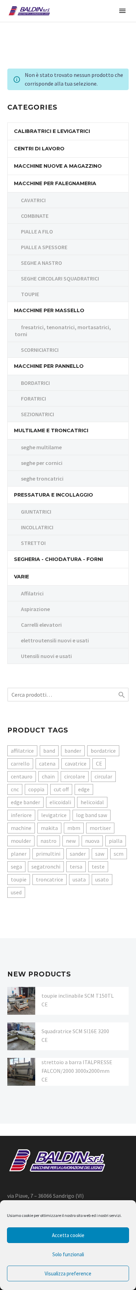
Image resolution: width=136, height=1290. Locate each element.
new (71, 840)
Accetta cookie (68, 1235)
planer (19, 853)
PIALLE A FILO (37, 231)
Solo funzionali (68, 1254)
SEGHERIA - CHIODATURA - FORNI (58, 559)
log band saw (91, 815)
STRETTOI (33, 542)
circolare (74, 776)
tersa (76, 866)
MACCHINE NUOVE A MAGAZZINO (58, 166)
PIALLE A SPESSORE (44, 247)
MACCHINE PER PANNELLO (49, 366)
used (16, 892)
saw (99, 853)
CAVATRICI (33, 200)
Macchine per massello (49, 310)
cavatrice (75, 763)
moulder (21, 840)
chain (48, 776)
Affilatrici (32, 593)
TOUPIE (30, 294)
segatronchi (45, 866)
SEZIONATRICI (37, 414)
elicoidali (60, 802)
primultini (48, 853)
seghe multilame (41, 447)
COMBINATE (34, 215)
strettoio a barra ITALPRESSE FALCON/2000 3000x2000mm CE (76, 1071)
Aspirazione (35, 609)
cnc (15, 789)
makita (49, 827)
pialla (115, 840)
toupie (19, 879)
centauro (21, 776)
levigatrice (54, 815)
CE (99, 763)
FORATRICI (33, 398)
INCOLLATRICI (37, 527)
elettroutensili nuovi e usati (55, 640)
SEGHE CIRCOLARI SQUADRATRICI (60, 278)
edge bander (25, 802)
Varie (21, 576)
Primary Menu (122, 11)
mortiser (100, 827)
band (49, 750)
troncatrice (49, 879)
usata (79, 879)
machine (21, 827)
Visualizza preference (68, 1273)
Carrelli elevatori (41, 624)
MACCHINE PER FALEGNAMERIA (55, 183)
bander (73, 750)
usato (102, 879)
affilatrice (22, 750)
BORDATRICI (35, 382)
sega (16, 866)
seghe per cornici (41, 462)
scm (118, 853)
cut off (61, 789)
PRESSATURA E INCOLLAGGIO (53, 495)
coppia (36, 789)
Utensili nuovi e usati (46, 655)
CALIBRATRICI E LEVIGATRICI (52, 131)
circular (103, 776)
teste (98, 866)
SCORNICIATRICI (40, 349)
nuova (92, 840)
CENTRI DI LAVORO (39, 148)
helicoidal (92, 802)
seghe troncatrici (42, 478)
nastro (48, 840)
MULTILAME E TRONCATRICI (51, 430)
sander (78, 853)
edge (84, 789)
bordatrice (103, 750)
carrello (20, 763)
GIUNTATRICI (36, 511)
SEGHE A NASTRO (41, 262)
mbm (73, 827)
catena (47, 763)
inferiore (21, 815)
